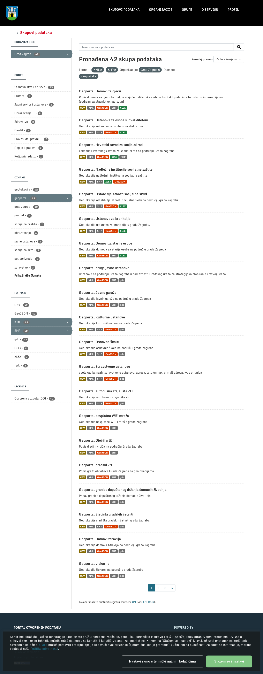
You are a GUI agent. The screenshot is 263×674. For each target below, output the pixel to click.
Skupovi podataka (124, 9)
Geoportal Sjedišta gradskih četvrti (106, 514)
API (134, 602)
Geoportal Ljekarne (94, 563)
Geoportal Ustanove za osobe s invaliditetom (113, 120)
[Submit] (239, 47)
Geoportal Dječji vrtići (96, 440)
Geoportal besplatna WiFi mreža (104, 415)
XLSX (123, 107)
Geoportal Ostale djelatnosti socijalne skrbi (113, 194)
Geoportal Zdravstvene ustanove (104, 366)
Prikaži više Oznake (27, 275)
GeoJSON (102, 107)
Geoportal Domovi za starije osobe (105, 243)
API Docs (148, 602)
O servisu (210, 9)
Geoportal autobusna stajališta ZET (106, 391)
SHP (114, 107)
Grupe (187, 9)
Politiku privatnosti (44, 648)
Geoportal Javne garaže (97, 292)
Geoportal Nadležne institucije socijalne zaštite (115, 169)
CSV (82, 107)
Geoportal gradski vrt (95, 465)
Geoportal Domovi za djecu (100, 91)
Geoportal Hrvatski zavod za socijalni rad (111, 144)
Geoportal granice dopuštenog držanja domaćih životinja (122, 489)
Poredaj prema (201, 59)
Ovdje (43, 644)
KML (91, 107)
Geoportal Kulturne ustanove (102, 317)
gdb (122, 280)
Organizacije (160, 9)
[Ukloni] (101, 70)
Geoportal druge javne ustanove (104, 268)
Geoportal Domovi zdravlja (100, 539)
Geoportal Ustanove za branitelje (104, 218)
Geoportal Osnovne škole (99, 341)
